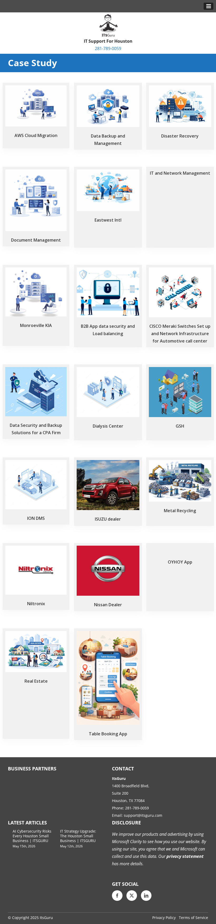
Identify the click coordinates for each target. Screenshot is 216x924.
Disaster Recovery (180, 136)
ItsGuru (46, 917)
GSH (180, 426)
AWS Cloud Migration (35, 135)
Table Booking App (108, 734)
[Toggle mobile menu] (208, 6)
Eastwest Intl (108, 220)
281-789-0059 (108, 48)
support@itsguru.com (143, 815)
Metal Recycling (180, 511)
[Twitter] (131, 895)
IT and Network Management (180, 173)
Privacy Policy (164, 917)
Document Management (36, 240)
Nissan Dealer (108, 605)
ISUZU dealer (108, 519)
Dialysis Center (108, 426)
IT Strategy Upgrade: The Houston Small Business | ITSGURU (78, 836)
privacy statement (184, 856)
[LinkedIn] (146, 895)
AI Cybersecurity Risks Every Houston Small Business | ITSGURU (32, 836)
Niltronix (36, 604)
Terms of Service (193, 917)
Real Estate (36, 681)
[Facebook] (117, 895)
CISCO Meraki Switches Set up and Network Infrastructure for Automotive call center (179, 333)
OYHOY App (180, 562)
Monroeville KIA (36, 325)
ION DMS (36, 518)
